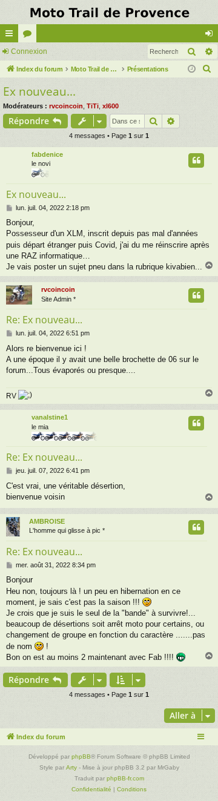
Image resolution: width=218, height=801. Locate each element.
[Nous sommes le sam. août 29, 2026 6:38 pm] (192, 69)
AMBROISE (47, 521)
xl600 (110, 106)
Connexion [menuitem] (211, 35)
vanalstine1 (49, 417)
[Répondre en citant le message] (196, 160)
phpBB (81, 756)
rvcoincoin (66, 106)
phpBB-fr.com (125, 778)
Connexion (29, 51)
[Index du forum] (109, 12)
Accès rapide (11, 35)
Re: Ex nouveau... (44, 320)
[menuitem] (207, 69)
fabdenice (47, 154)
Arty (71, 767)
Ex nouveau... (39, 91)
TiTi (93, 106)
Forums (29, 35)
